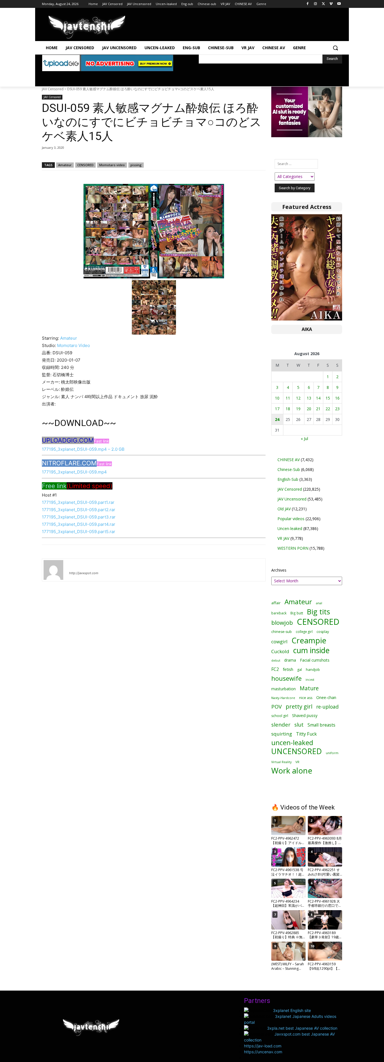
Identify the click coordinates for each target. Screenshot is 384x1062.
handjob (313, 669)
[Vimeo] (331, 4)
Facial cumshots (314, 660)
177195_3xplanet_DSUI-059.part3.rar (79, 517)
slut (299, 724)
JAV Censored (53, 89)
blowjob (282, 623)
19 (298, 408)
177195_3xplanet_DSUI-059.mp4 (74, 472)
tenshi (75, 565)
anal (319, 603)
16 (337, 398)
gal (299, 669)
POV (276, 706)
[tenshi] (53, 570)
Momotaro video (112, 165)
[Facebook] (307, 4)
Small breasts (321, 725)
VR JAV (283, 538)
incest (310, 679)
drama (290, 660)
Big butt (296, 613)
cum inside (311, 650)
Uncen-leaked (289, 528)
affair (276, 602)
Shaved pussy (304, 715)
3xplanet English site (292, 1010)
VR (297, 762)
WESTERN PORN (292, 548)
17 (277, 408)
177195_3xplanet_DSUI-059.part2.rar (78, 509)
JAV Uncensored (291, 499)
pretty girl (299, 706)
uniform (332, 753)
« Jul (304, 438)
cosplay (323, 631)
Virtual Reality (281, 762)
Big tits (318, 612)
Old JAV (284, 508)
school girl (279, 715)
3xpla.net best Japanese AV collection (302, 1028)
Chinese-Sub (288, 469)
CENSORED (85, 165)
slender (280, 725)
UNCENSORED (296, 751)
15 (328, 398)
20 (309, 408)
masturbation (283, 688)
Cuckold (280, 651)
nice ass (305, 697)
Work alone (291, 771)
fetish (288, 669)
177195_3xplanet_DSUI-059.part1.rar (78, 502)
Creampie (309, 640)
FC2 (275, 669)
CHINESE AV (288, 459)
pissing (136, 165)
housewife (286, 678)
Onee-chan (326, 697)
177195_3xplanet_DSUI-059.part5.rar (78, 531)
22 (328, 408)
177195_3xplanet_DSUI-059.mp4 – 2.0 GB (83, 449)
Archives (278, 570)
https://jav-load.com (262, 1045)
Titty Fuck (306, 734)
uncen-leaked (292, 743)
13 (309, 398)
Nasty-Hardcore (283, 698)
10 (277, 398)
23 (337, 408)
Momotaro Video (73, 345)
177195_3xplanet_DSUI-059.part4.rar (78, 524)
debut (275, 660)
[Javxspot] (87, 27)
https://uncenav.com (263, 1051)
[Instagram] (315, 4)
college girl (304, 631)
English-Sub (287, 479)
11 (288, 398)
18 (288, 408)
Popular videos (290, 518)
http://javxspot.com (83, 573)
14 (318, 398)
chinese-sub (281, 631)
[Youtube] (339, 4)
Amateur (65, 165)
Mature (309, 688)
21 (318, 408)
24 (277, 419)
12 (298, 398)
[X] (323, 4)
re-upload (327, 707)
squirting (281, 734)
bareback (278, 613)
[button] (335, 48)
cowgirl (279, 641)
